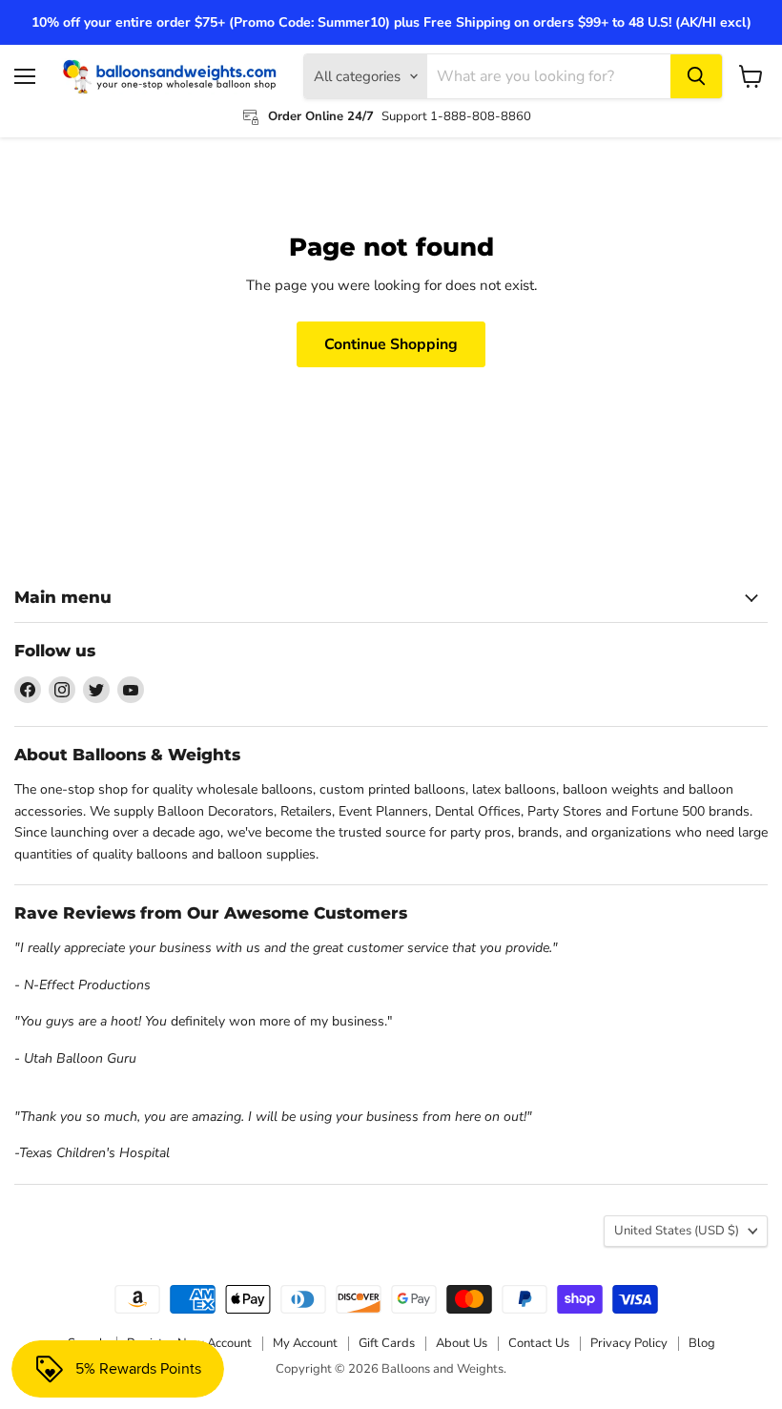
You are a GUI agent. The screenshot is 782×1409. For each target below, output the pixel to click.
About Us (461, 1343)
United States (676, 1230)
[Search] (696, 76)
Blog (702, 1343)
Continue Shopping (391, 344)
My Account (305, 1343)
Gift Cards (387, 1343)
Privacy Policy (629, 1343)
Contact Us (538, 1343)
